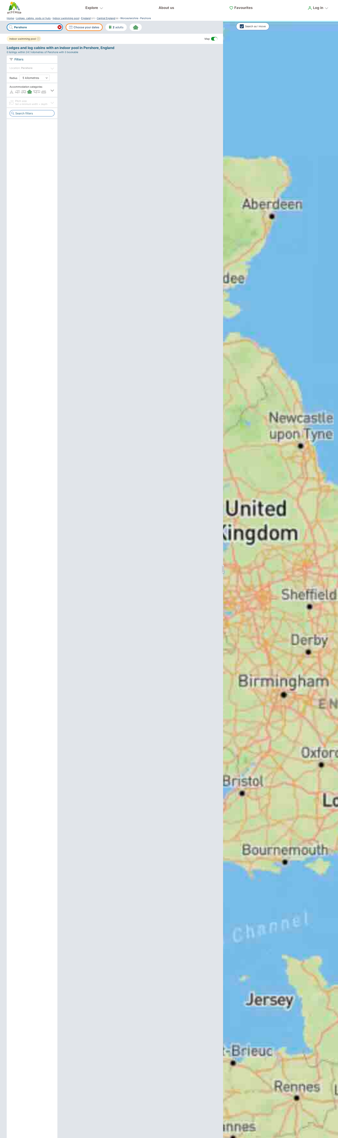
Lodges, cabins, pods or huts (33, 18)
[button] (32, 90)
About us (166, 8)
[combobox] (35, 27)
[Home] (14, 8)
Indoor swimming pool (66, 18)
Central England (106, 18)
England (86, 18)
